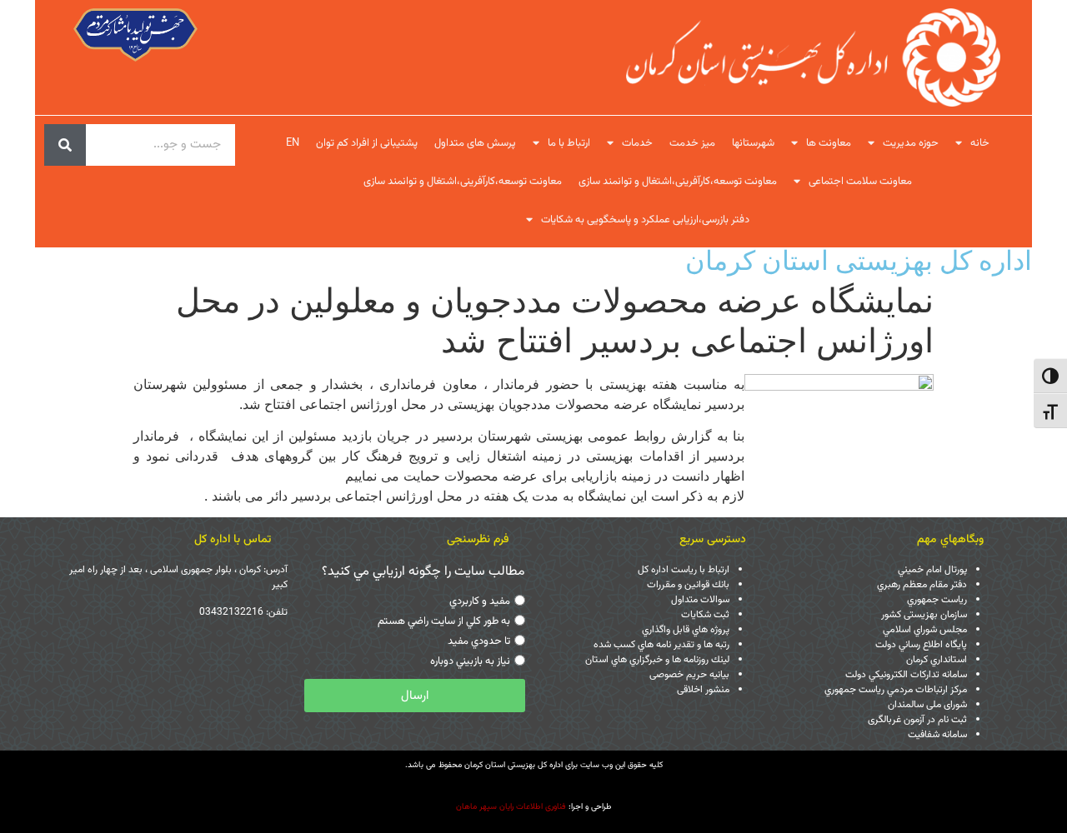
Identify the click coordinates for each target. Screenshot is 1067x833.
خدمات (637, 143)
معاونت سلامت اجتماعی (860, 181)
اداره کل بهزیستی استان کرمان (858, 260)
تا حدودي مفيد (479, 641)
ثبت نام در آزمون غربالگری (917, 719)
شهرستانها (753, 143)
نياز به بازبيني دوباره (470, 661)
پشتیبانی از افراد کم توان (367, 143)
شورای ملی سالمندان (927, 704)
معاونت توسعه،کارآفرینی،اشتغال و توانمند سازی (678, 181)
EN (292, 143)
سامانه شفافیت (937, 734)
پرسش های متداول (475, 143)
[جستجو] (65, 145)
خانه (979, 143)
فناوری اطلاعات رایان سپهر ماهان (511, 807)
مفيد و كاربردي (479, 601)
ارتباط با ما (569, 143)
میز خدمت (692, 143)
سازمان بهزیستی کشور (924, 614)
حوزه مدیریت (911, 143)
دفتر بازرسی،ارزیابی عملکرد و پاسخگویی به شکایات (645, 220)
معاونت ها (828, 143)
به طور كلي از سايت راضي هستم (444, 621)
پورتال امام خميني (932, 569)
